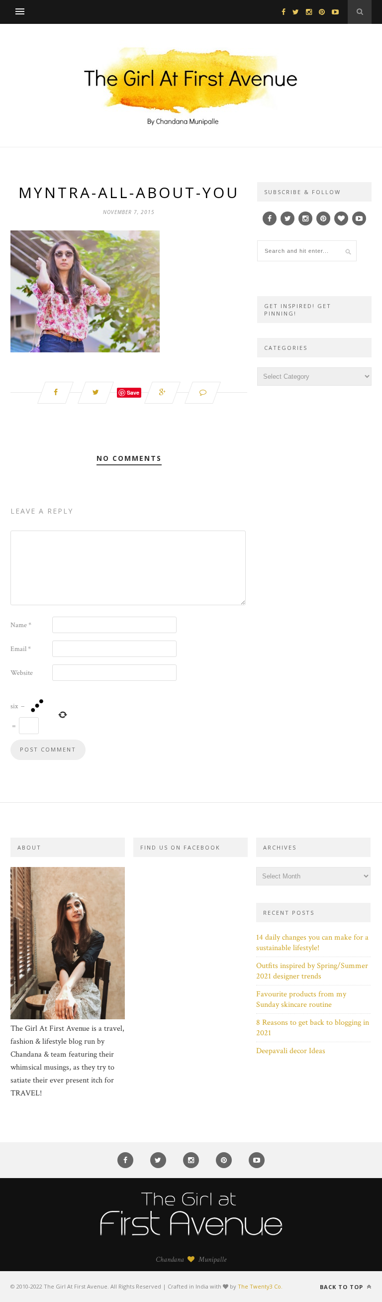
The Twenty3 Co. (260, 1286)
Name (20, 625)
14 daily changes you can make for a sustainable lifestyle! (312, 942)
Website (21, 672)
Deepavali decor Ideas (290, 1051)
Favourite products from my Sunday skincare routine (301, 999)
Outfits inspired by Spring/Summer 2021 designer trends (312, 971)
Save (133, 392)
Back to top (342, 1287)
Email (20, 649)
